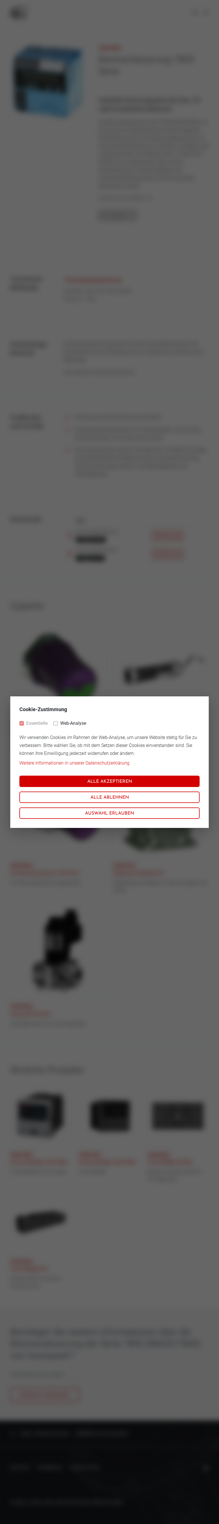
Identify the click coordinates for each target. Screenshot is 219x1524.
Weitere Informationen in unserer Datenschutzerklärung (74, 763)
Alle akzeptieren (109, 781)
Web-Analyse (73, 723)
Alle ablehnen (109, 797)
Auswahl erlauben (109, 813)
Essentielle (37, 723)
